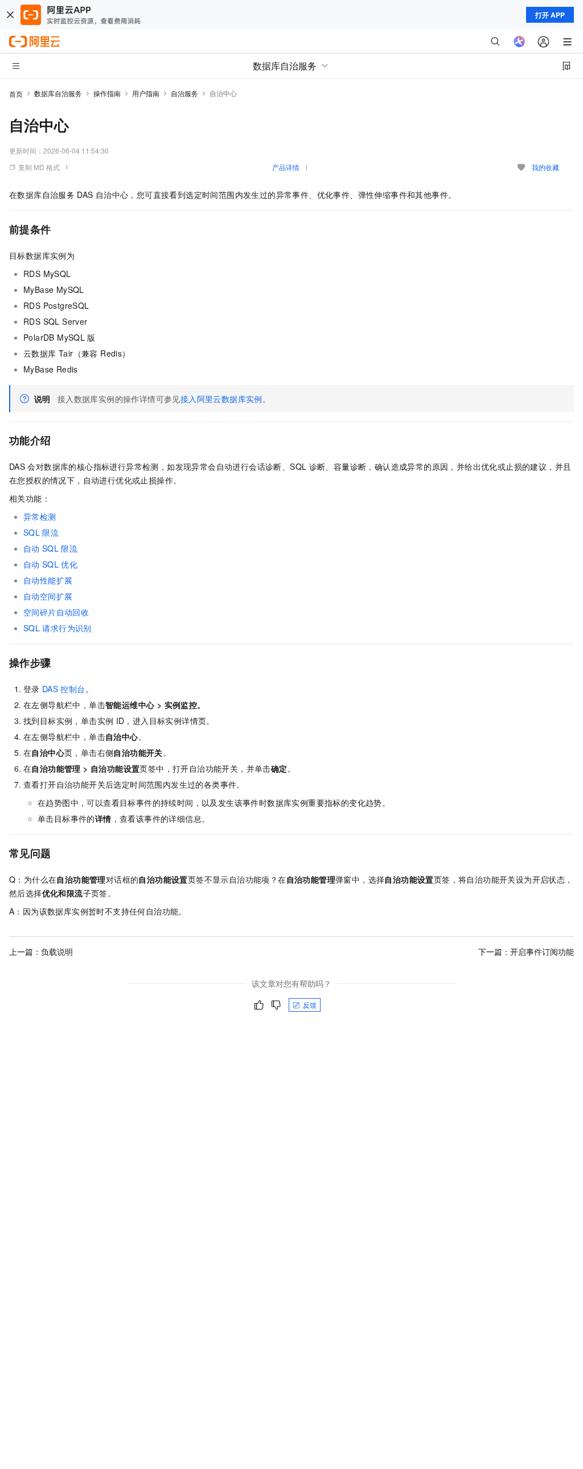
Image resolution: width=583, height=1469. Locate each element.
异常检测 (39, 516)
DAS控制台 (63, 688)
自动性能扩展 (47, 580)
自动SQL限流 (50, 548)
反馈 (310, 1004)
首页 (16, 93)
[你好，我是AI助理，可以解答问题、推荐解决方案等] (519, 41)
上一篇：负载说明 (41, 951)
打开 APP (550, 15)
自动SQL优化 (50, 564)
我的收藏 (545, 167)
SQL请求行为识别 (57, 628)
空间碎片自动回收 (56, 612)
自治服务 (184, 93)
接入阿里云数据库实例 (221, 398)
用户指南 (145, 93)
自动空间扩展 (47, 596)
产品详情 (285, 167)
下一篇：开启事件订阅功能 (526, 951)
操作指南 (107, 93)
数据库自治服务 (58, 93)
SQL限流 (41, 532)
